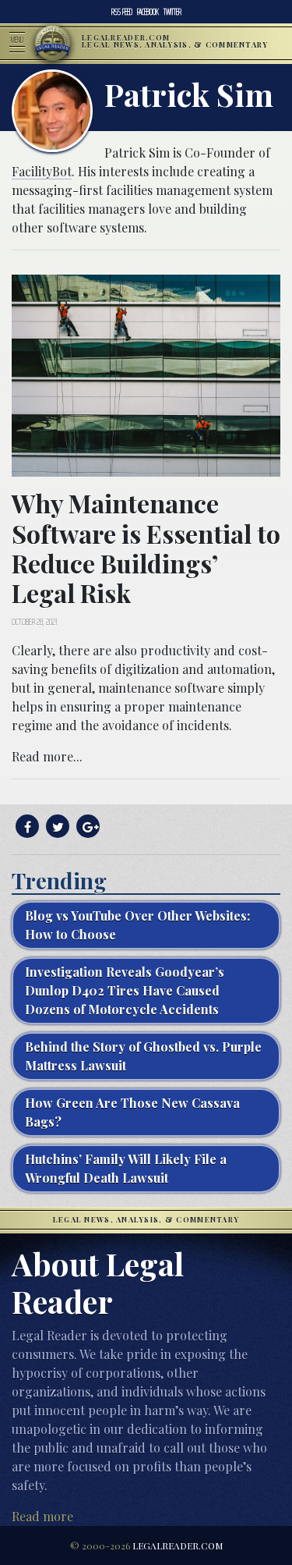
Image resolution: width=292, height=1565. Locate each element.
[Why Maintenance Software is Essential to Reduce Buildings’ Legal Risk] (146, 374)
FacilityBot (42, 171)
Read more (42, 1516)
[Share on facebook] (25, 826)
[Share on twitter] (55, 826)
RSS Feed (121, 12)
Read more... (47, 756)
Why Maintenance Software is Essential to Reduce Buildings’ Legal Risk (146, 547)
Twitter (172, 12)
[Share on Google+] (86, 826)
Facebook (148, 12)
